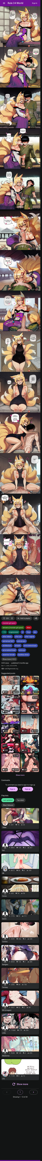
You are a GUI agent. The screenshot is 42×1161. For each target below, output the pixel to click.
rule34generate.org (11, 669)
